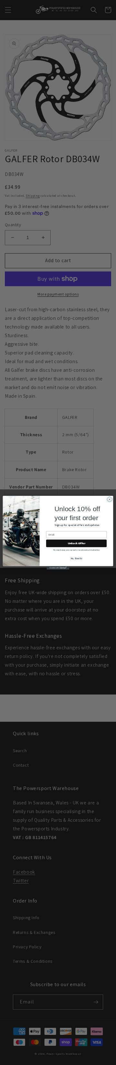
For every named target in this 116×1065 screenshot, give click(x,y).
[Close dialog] (109, 499)
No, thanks (76, 558)
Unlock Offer (76, 543)
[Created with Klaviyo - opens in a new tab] (58, 568)
